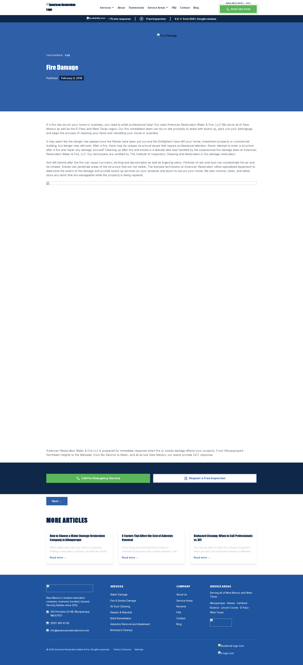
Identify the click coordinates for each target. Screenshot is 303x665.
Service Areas (156, 7)
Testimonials (136, 7)
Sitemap (139, 649)
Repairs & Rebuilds (121, 612)
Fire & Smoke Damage (123, 600)
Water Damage (118, 594)
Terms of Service (122, 649)
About (121, 7)
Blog (196, 7)
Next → (57, 501)
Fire (67, 55)
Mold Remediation (120, 618)
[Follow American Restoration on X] (226, 653)
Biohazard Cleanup (121, 630)
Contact (185, 7)
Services (105, 7)
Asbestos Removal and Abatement (130, 624)
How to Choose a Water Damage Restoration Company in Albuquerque (77, 538)
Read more (58, 557)
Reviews (181, 606)
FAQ (174, 7)
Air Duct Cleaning (120, 606)
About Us (181, 594)
